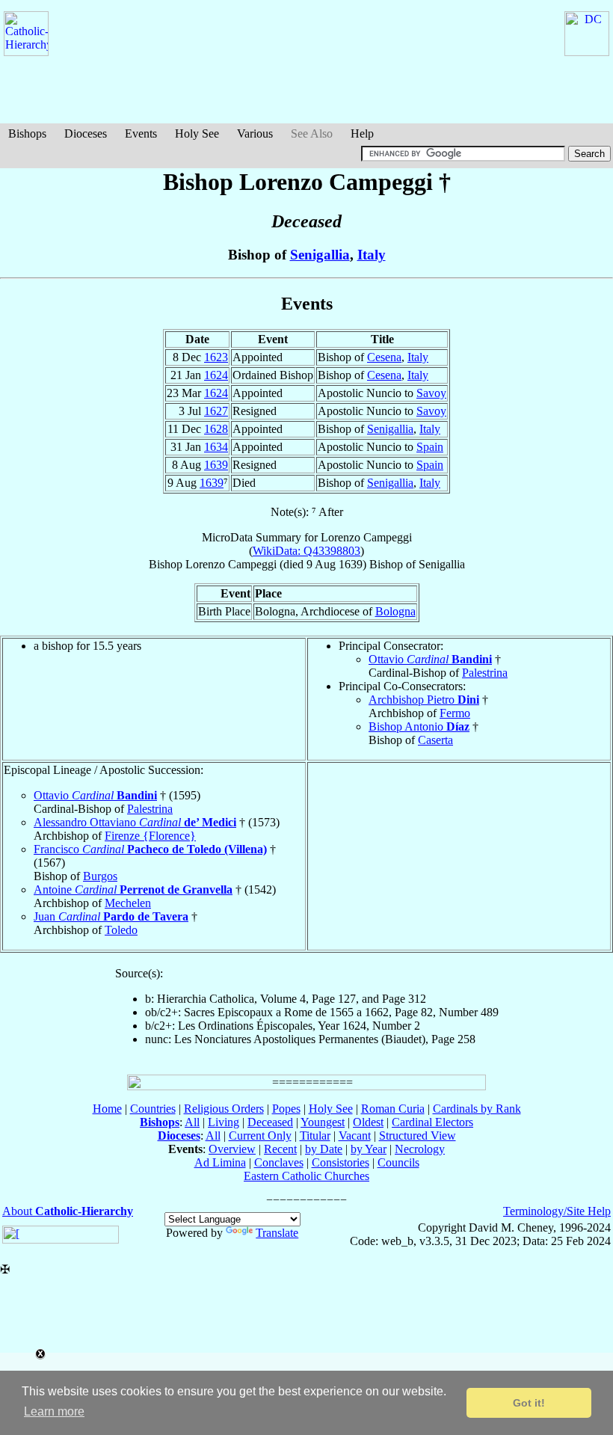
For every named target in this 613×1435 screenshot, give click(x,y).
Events (141, 133)
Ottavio (430, 659)
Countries (153, 1108)
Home (107, 1108)
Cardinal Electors (432, 1122)
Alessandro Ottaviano (135, 822)
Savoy (431, 393)
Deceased (270, 1122)
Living (223, 1122)
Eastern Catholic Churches (306, 1176)
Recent (280, 1149)
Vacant (355, 1135)
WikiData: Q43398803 (306, 550)
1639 (216, 464)
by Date (323, 1149)
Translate (277, 1232)
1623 (216, 357)
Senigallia (320, 254)
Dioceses (85, 133)
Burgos (100, 876)
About (67, 1211)
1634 (216, 446)
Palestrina (485, 672)
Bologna (395, 611)
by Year (368, 1149)
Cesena (384, 357)
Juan (111, 916)
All (192, 1122)
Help (362, 133)
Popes (286, 1108)
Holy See (197, 133)
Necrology (420, 1149)
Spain (429, 446)
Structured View (417, 1135)
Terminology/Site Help (557, 1211)
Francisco (150, 849)
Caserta (435, 740)
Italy (371, 254)
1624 (216, 375)
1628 (216, 428)
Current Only (260, 1135)
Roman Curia (393, 1108)
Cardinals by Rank (477, 1108)
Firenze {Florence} (150, 835)
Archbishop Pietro (424, 699)
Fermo (455, 713)
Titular (315, 1135)
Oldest (368, 1122)
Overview (232, 1149)
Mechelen (128, 903)
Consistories (340, 1162)
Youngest (323, 1122)
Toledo (121, 930)
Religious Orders (224, 1108)
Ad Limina (220, 1162)
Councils (398, 1162)
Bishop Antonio (419, 726)
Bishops (27, 133)
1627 (216, 411)
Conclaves (279, 1162)
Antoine (133, 889)
